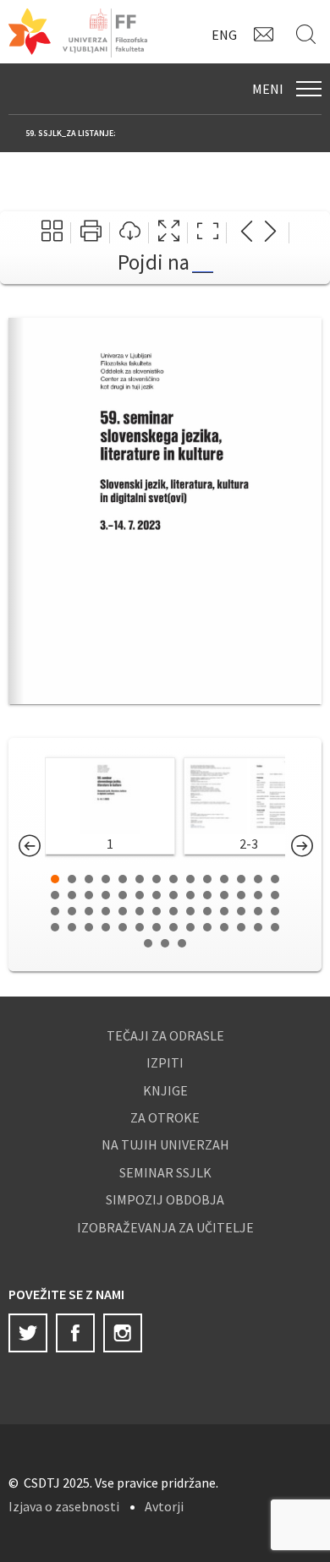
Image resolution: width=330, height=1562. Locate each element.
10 (207, 879)
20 (139, 895)
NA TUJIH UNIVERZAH (165, 1144)
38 (207, 911)
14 (275, 879)
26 (241, 895)
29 (55, 911)
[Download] (129, 233)
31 (89, 911)
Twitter (27, 1333)
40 (241, 911)
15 (55, 895)
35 (156, 911)
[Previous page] (246, 233)
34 (139, 911)
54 (241, 927)
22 (173, 895)
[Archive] (52, 233)
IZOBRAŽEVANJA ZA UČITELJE (165, 1227)
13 (258, 879)
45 (89, 927)
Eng (224, 34)
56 (275, 927)
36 (173, 911)
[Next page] (270, 233)
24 (207, 895)
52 (207, 927)
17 (89, 895)
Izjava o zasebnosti (63, 1506)
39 (224, 911)
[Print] (91, 233)
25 (224, 895)
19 (122, 895)
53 (224, 927)
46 (106, 927)
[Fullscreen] (168, 233)
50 (173, 927)
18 (106, 895)
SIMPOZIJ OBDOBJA (165, 1199)
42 (275, 911)
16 (72, 895)
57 (148, 943)
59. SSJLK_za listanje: (70, 133)
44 (72, 927)
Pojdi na (154, 262)
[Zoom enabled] (207, 233)
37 (190, 911)
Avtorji (164, 1506)
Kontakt (266, 33)
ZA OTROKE (165, 1117)
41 (258, 911)
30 (72, 911)
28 (275, 895)
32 (106, 911)
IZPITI (165, 1062)
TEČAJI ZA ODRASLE (165, 1035)
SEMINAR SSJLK (165, 1172)
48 (139, 927)
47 (122, 927)
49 (156, 927)
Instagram (122, 1333)
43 (55, 927)
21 (156, 895)
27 (258, 895)
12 (241, 879)
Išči (309, 33)
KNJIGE (165, 1090)
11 (224, 879)
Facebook (75, 1333)
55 (258, 927)
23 (190, 895)
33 (122, 911)
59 (182, 943)
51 (190, 927)
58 (165, 943)
